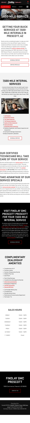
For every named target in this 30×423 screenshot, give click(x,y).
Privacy (20, 405)
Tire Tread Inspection (9, 119)
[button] (5, 6)
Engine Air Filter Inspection (10, 123)
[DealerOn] (15, 403)
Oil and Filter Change (9, 117)
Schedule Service (15, 60)
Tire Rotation (7, 116)
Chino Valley (12, 227)
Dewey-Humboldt (20, 227)
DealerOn (12, 405)
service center (19, 162)
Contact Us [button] (15, 390)
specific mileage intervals (18, 48)
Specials (14, 6)
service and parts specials (9, 187)
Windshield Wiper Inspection (11, 126)
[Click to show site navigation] (27, 7)
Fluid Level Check (8, 124)
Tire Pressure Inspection (10, 121)
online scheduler (11, 237)
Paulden (7, 227)
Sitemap (17, 405)
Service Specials (15, 65)
